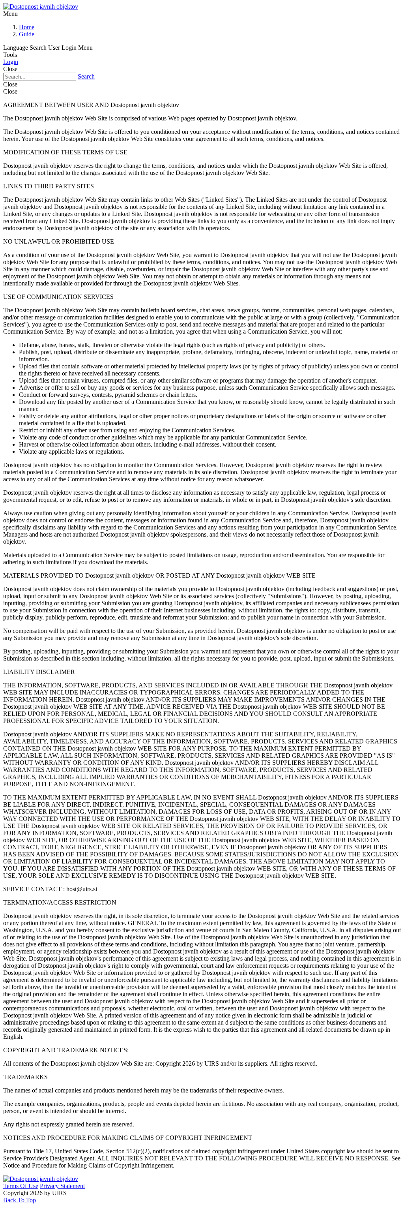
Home (26, 27)
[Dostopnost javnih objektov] (40, 6)
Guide (26, 34)
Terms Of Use (20, 1186)
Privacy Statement (62, 1186)
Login (10, 61)
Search (86, 76)
